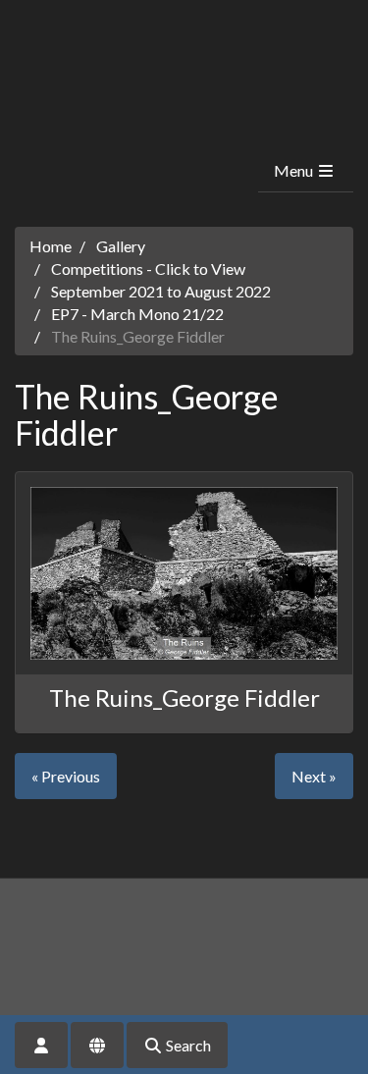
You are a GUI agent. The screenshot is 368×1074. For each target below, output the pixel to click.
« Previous (65, 776)
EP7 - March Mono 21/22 (137, 313)
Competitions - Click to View (148, 268)
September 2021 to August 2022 (161, 291)
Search (187, 1045)
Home (50, 246)
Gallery (120, 246)
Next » (314, 776)
